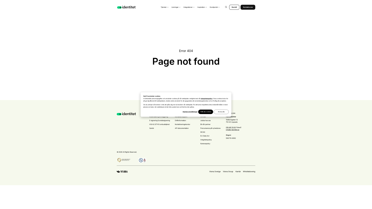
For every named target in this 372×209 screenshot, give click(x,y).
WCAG (202, 132)
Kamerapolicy (205, 144)
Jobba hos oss (205, 120)
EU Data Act (204, 136)
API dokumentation (182, 128)
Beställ (234, 7)
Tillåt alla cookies (205, 112)
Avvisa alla (221, 112)
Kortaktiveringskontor (182, 124)
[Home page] (126, 7)
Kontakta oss (248, 7)
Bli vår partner (205, 124)
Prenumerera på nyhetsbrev (210, 128)
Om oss (203, 117)
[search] (226, 7)
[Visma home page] (122, 172)
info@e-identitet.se (232, 130)
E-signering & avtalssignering (159, 120)
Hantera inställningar (190, 112)
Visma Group (228, 171)
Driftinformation (180, 120)
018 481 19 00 (231, 127)
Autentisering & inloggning (158, 117)
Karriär (238, 171)
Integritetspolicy (206, 140)
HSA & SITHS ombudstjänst (159, 124)
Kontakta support (181, 117)
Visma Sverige (215, 171)
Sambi (151, 128)
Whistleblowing (249, 171)
